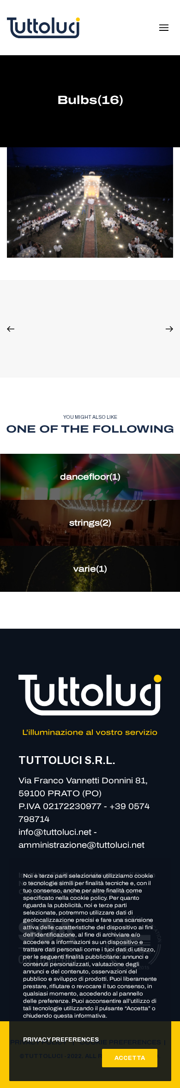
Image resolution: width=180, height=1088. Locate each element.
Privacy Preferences (61, 1039)
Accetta (129, 1058)
